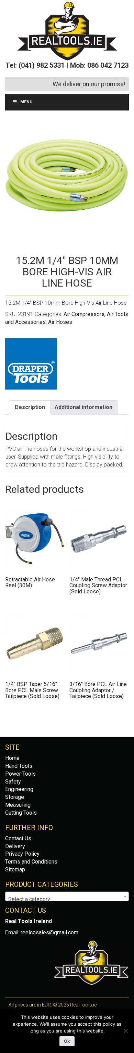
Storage (14, 797)
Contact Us (18, 838)
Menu (26, 102)
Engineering (19, 789)
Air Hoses (60, 322)
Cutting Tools (21, 813)
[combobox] (67, 896)
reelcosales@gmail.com (49, 932)
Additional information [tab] (83, 407)
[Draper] (31, 364)
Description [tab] (30, 407)
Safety (13, 781)
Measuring (18, 805)
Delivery (15, 846)
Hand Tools (18, 766)
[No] (125, 1030)
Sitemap (15, 869)
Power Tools (20, 774)
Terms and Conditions (31, 861)
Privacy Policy (22, 854)
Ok (67, 1041)
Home (12, 758)
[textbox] (67, 899)
